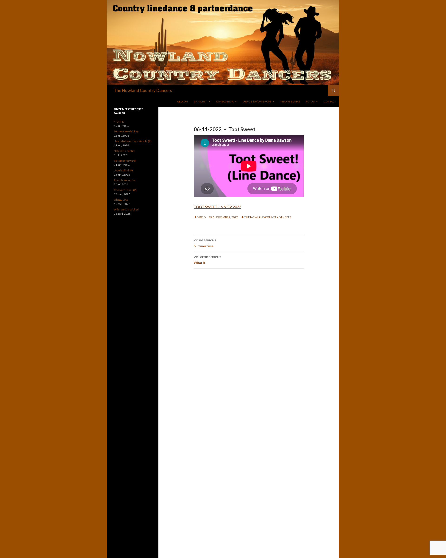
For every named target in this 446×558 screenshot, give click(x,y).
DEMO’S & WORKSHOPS (257, 101)
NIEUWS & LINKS (290, 101)
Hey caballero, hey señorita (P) (132, 141)
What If (207, 260)
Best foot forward (125, 160)
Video (201, 217)
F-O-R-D (119, 121)
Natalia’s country (124, 151)
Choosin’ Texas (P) (125, 190)
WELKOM (182, 101)
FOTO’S (310, 101)
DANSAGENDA (224, 101)
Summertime (205, 243)
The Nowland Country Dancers (143, 90)
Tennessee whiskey (126, 131)
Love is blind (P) (123, 170)
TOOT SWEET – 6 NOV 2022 (217, 206)
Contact (330, 101)
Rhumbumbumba (124, 180)
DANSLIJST (200, 101)
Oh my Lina (121, 199)
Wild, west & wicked (126, 209)
